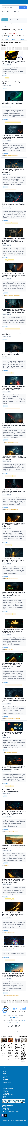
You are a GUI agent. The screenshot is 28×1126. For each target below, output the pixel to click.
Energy (17, 995)
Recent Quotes (5, 11)
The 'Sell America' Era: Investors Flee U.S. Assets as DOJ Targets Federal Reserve (14, 424)
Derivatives (7, 578)
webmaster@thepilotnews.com (12, 1111)
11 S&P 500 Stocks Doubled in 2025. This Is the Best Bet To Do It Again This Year (13, 947)
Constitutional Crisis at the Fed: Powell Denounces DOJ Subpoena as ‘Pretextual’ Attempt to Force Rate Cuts (14, 275)
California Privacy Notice (14, 1121)
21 (23, 47)
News (9, 23)
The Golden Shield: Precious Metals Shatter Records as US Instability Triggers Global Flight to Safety (12, 665)
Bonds (6, 155)
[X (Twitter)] (8, 1026)
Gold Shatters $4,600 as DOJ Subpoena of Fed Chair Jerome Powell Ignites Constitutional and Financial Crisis (13, 767)
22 (26, 47)
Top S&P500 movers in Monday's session (11, 82)
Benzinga (5, 75)
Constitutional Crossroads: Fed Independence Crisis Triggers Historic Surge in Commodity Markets (13, 560)
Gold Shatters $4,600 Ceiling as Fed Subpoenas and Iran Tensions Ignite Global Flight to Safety (12, 631)
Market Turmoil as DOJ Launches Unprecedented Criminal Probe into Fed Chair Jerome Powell (13, 491)
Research (22, 39)
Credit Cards (15, 121)
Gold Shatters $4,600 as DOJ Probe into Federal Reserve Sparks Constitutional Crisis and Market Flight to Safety (13, 594)
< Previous (4, 48)
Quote (6, 39)
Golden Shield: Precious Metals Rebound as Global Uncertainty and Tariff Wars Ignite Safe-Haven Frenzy (13, 880)
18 (15, 47)
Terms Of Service (16, 1022)
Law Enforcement (15, 155)
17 (13, 47)
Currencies (13, 23)
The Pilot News (9, 1120)
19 (18, 47)
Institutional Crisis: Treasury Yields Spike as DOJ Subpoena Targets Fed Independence (13, 354)
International (19, 23)
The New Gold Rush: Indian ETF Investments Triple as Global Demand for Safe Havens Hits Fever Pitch (13, 914)
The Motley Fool (6, 957)
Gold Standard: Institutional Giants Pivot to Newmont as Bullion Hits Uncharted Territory (13, 847)
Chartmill (5, 88)
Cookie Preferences (22, 1121)
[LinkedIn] (15, 1026)
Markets (4, 19)
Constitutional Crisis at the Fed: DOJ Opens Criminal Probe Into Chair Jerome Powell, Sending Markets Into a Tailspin (13, 310)
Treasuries (5, 26)
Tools (24, 19)
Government (11, 295)
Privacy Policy (6, 1121)
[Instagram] (19, 1026)
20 (21, 47)
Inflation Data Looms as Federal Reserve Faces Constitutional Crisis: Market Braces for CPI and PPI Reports (13, 388)
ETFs (18, 19)
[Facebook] (12, 1026)
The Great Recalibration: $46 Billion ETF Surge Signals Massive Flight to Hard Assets (13, 734)
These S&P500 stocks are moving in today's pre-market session (12, 790)
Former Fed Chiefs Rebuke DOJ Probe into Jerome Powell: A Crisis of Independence (13, 171)
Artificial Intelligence (8, 121)
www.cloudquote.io (14, 1017)
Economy (19, 121)
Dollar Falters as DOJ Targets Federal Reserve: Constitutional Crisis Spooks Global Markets (12, 137)
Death (9, 649)
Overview (5, 23)
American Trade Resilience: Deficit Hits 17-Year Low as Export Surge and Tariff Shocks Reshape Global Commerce (13, 975)
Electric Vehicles (18, 684)
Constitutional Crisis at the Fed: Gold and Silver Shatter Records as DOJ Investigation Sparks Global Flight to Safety (13, 241)
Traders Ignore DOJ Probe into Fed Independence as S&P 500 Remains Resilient (12, 103)
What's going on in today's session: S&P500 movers (12, 333)
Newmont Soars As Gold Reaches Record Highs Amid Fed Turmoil (14, 62)
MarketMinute (6, 119)
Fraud (13, 372)
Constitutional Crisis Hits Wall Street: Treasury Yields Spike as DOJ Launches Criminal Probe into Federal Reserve (13, 204)
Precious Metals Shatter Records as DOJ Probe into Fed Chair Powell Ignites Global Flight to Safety (14, 457)
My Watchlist (16, 11)
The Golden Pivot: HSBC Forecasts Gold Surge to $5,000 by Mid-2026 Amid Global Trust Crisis (13, 525)
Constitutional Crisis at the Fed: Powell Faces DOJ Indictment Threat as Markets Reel (14, 700)
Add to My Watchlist (5, 37)
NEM (22, 29)
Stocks (11, 19)
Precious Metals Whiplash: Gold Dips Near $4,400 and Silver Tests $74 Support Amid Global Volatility (14, 813)
